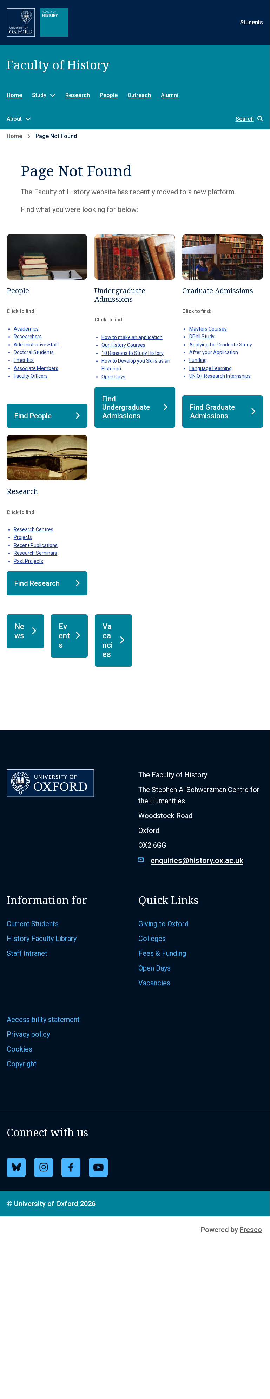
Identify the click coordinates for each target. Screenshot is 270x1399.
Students (251, 22)
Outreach (139, 95)
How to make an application (132, 337)
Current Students (33, 924)
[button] (246, 118)
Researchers (28, 336)
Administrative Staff (36, 344)
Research (77, 95)
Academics (26, 329)
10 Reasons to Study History (132, 353)
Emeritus (24, 360)
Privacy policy (28, 1034)
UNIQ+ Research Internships (220, 376)
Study (39, 95)
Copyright (22, 1064)
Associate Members (36, 368)
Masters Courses (208, 329)
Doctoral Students (34, 352)
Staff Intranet (27, 953)
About (14, 118)
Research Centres (33, 529)
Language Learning (210, 368)
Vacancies (154, 983)
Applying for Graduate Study (220, 344)
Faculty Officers (31, 376)
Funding (198, 360)
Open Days (113, 376)
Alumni (169, 95)
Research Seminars (35, 553)
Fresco (251, 1229)
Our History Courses (123, 345)
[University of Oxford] (21, 22)
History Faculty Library (42, 938)
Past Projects (28, 561)
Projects (23, 537)
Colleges (152, 938)
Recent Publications (36, 545)
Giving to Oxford (163, 924)
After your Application (213, 352)
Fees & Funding (162, 953)
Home (14, 95)
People (109, 95)
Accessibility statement (43, 1019)
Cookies (19, 1049)
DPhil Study (202, 336)
